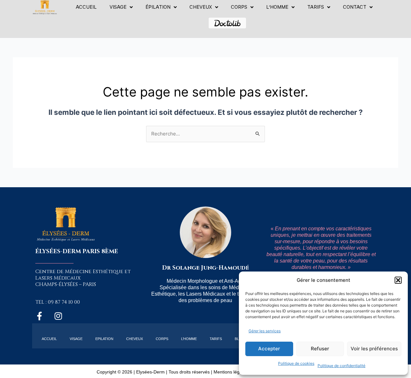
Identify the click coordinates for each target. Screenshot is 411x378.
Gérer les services (265, 330)
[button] (398, 280)
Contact (354, 7)
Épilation (158, 7)
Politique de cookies (296, 363)
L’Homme (189, 339)
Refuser (320, 349)
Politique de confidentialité (341, 365)
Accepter (269, 349)
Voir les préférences (374, 349)
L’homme (277, 7)
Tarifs (315, 7)
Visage (118, 7)
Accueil (86, 7)
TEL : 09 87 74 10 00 (57, 302)
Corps (239, 7)
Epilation (104, 339)
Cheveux (200, 7)
